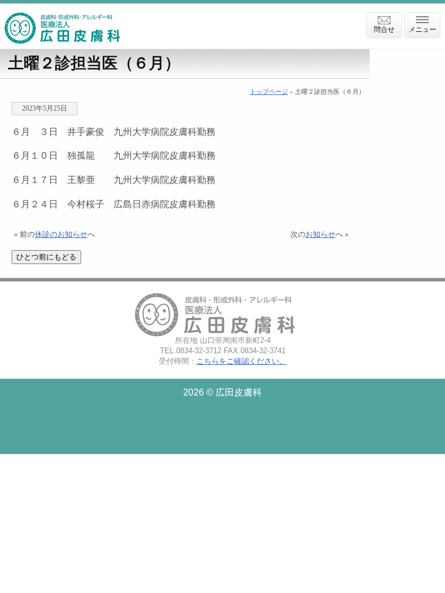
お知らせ (320, 234)
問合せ (384, 29)
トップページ (269, 91)
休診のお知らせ (61, 234)
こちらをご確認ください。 (241, 361)
